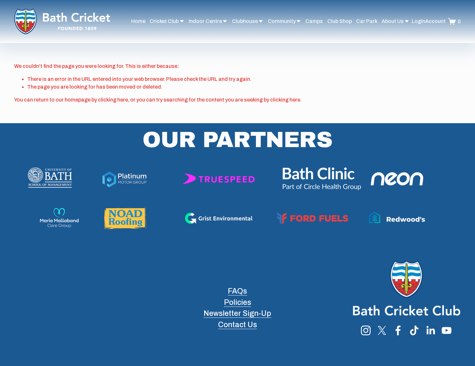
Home (138, 21)
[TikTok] (414, 330)
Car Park (366, 21)
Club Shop (339, 21)
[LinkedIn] (430, 330)
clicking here (113, 99)
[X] (382, 330)
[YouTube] (446, 330)
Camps (314, 21)
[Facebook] (398, 330)
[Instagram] (366, 330)
